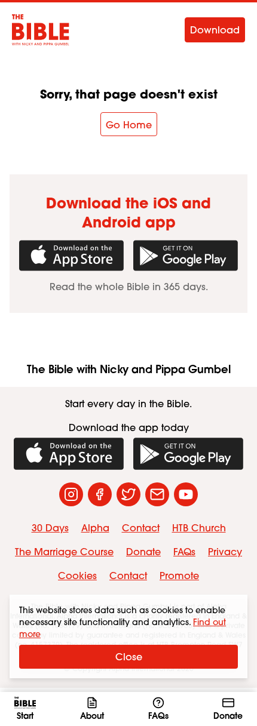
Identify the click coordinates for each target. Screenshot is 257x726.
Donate (143, 552)
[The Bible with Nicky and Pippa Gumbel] (40, 29)
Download (215, 30)
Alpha (95, 528)
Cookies (77, 576)
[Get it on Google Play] (185, 255)
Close (128, 657)
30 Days (50, 528)
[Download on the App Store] (69, 454)
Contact (141, 528)
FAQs (184, 552)
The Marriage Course (64, 552)
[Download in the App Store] (71, 255)
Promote (179, 576)
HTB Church (199, 528)
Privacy (225, 552)
